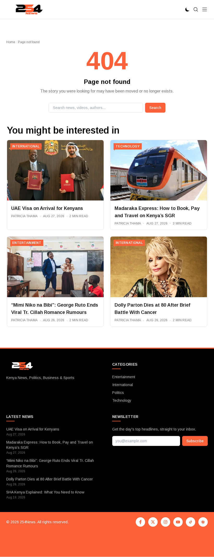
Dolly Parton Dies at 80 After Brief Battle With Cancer (49, 479)
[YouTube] (178, 522)
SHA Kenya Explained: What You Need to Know (45, 492)
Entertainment (123, 377)
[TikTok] (190, 522)
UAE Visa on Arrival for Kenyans (47, 208)
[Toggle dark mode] (187, 9)
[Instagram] (165, 522)
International (122, 385)
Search (155, 108)
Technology (121, 400)
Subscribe (195, 441)
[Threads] (203, 522)
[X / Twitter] (153, 522)
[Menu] (204, 9)
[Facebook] (140, 522)
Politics (118, 393)
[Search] (195, 9)
